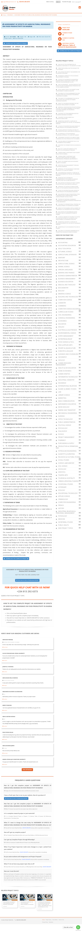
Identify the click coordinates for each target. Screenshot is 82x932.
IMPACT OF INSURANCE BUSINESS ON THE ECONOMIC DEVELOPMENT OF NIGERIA (67, 104)
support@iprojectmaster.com (9, 1)
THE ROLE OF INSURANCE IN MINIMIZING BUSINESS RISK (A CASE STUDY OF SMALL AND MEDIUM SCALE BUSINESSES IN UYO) (67, 81)
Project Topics (48, 919)
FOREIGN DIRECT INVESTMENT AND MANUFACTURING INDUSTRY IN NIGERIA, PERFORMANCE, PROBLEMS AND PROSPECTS (66, 158)
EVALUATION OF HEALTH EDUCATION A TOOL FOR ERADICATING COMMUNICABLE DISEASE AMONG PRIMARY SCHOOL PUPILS (68, 195)
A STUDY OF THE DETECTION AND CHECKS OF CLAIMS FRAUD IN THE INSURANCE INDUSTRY (68, 126)
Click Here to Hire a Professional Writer (27, 580)
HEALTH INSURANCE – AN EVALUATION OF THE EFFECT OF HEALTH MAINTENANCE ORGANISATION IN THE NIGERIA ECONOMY (68, 86)
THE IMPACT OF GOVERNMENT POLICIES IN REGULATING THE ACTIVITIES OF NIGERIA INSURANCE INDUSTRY (67, 100)
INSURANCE (10, 15)
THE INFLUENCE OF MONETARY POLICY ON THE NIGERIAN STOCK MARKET (67, 142)
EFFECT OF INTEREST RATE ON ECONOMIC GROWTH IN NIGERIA (67, 162)
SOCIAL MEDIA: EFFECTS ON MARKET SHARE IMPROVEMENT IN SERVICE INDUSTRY (67, 90)
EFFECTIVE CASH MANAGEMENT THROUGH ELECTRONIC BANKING (67, 165)
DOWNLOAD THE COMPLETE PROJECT (16, 43)
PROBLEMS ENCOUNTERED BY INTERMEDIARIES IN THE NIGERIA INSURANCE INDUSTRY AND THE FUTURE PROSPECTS (67, 179)
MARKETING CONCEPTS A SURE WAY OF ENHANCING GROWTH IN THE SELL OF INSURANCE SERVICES (68, 122)
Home (4, 15)
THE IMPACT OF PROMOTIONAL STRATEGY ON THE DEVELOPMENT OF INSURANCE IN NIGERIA (68, 205)
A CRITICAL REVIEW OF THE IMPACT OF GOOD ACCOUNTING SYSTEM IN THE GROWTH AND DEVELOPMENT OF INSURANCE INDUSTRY (68, 218)
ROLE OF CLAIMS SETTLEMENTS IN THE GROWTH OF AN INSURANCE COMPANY (66, 149)
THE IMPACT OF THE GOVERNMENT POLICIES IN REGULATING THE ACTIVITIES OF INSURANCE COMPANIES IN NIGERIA (68, 95)
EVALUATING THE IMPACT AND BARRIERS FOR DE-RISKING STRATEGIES (68, 72)
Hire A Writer (55, 919)
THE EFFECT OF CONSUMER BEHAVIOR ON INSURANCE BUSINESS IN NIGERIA (67, 114)
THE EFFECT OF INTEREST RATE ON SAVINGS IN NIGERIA (68, 145)
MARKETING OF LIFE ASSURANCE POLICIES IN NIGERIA (68, 227)
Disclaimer (51, 922)
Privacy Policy (45, 922)
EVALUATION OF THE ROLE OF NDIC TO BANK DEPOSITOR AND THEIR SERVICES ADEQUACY (68, 183)
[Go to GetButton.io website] (78, 930)
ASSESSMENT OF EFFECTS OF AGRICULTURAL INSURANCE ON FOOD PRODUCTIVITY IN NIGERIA (35, 15)
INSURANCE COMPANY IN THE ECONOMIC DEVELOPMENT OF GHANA (67, 76)
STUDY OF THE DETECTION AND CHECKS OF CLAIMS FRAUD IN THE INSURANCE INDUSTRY (67, 191)
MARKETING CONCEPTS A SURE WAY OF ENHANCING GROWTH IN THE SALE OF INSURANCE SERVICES (68, 223)
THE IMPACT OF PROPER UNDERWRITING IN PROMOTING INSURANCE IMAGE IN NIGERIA (67, 231)
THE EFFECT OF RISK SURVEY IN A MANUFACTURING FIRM (65, 118)
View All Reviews (27, 769)
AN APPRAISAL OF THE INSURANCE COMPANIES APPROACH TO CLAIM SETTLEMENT (67, 134)
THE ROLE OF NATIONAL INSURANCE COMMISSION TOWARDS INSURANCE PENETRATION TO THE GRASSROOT (68, 200)
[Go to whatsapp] (78, 927)
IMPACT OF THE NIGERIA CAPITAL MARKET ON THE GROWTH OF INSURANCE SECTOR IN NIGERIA (68, 208)
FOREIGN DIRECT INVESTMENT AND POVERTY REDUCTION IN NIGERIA (68, 153)
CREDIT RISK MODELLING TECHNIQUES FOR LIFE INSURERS (67, 68)
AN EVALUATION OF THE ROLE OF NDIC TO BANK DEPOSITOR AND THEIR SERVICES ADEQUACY (68, 130)
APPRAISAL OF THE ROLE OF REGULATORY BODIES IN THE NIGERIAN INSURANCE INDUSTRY (67, 187)
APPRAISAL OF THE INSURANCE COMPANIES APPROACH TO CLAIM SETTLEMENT (67, 169)
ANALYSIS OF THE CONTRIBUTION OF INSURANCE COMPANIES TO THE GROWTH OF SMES (68, 65)
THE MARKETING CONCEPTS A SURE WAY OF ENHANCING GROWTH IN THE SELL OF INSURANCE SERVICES (68, 174)
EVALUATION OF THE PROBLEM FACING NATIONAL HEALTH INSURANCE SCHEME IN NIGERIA (66, 213)
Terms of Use (61, 919)
